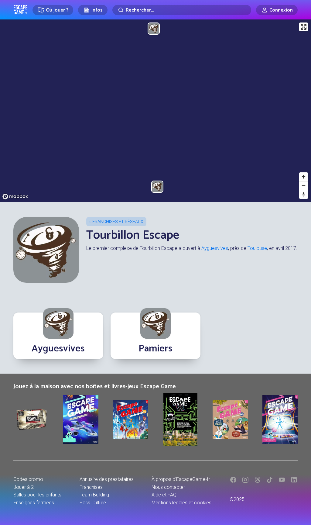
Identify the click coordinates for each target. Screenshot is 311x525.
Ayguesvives (214, 248)
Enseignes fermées (33, 503)
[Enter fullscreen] (303, 26)
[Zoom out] (303, 185)
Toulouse (257, 248)
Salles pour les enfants (37, 495)
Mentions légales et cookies (181, 503)
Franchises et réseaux (117, 221)
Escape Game (20, 10)
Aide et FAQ (164, 495)
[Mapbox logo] (15, 196)
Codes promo (28, 479)
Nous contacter (168, 487)
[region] (155, 110)
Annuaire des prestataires (107, 479)
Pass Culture (93, 503)
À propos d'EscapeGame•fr (181, 479)
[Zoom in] (303, 176)
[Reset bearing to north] (303, 194)
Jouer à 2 (23, 487)
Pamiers (155, 349)
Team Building (94, 495)
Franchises (91, 487)
